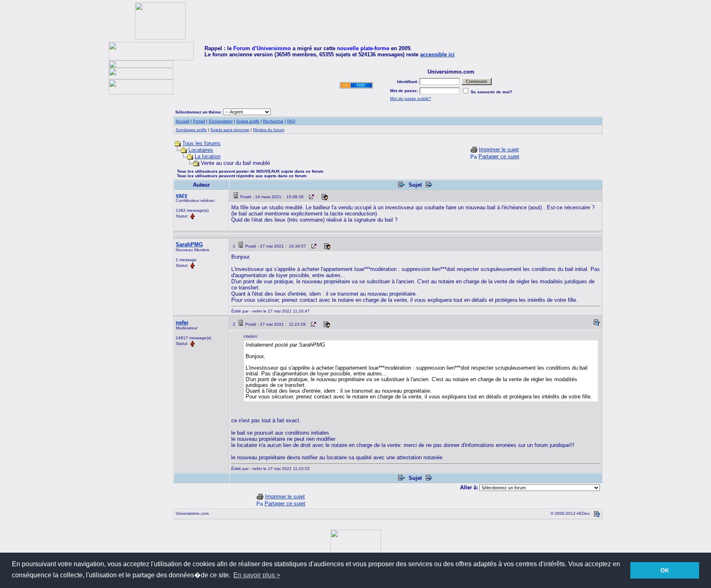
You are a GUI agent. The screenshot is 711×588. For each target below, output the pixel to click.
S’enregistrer (220, 121)
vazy (181, 195)
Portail (199, 121)
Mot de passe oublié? (410, 98)
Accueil (182, 121)
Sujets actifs (247, 121)
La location (208, 156)
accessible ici (437, 54)
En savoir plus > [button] (256, 575)
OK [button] (664, 570)
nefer (182, 322)
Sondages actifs (191, 129)
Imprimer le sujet (499, 149)
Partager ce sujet (499, 156)
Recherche (273, 121)
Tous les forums (201, 143)
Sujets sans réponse (229, 129)
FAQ (291, 121)
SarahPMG (189, 244)
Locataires (200, 150)
